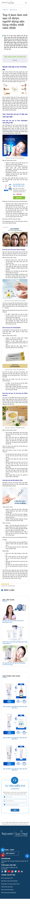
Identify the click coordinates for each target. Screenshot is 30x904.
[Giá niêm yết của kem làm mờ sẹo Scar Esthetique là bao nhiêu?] (15, 611)
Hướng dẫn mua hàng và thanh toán (10, 884)
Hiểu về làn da (13, 9)
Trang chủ (5, 9)
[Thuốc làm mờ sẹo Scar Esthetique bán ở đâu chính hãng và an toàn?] (15, 632)
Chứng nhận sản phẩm (7, 887)
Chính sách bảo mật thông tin (8, 892)
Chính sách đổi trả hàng (7, 889)
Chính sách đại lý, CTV (7, 878)
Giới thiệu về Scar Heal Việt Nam (9, 881)
